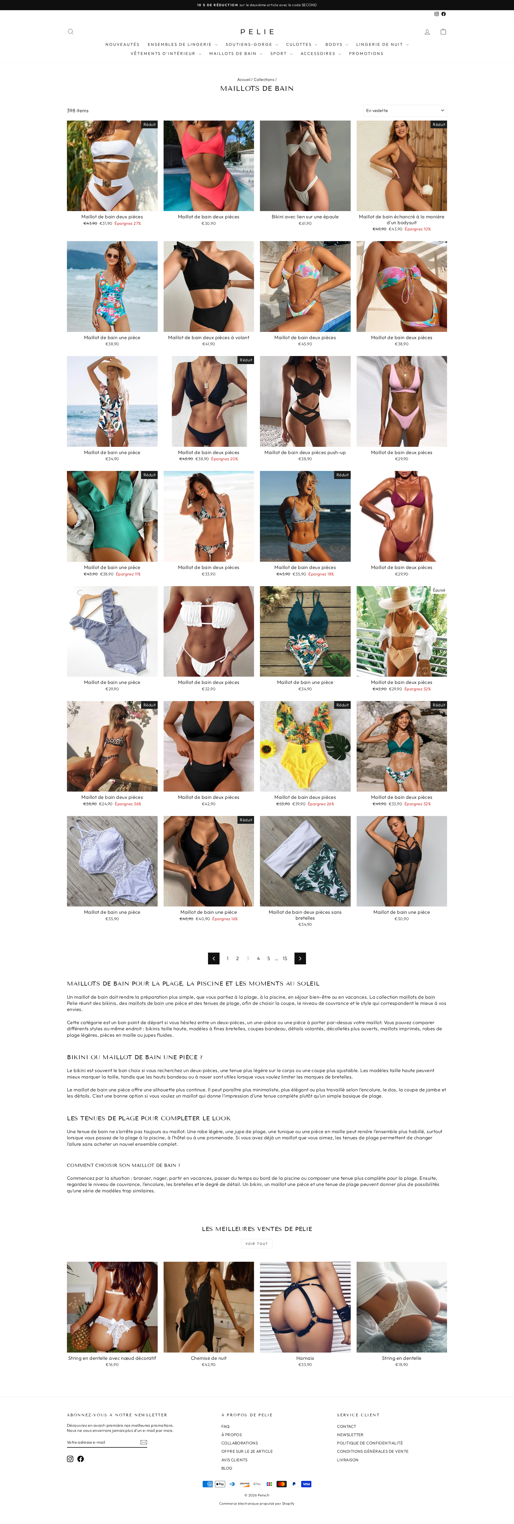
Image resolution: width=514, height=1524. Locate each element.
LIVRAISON (347, 1459)
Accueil (243, 79)
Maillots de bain (233, 53)
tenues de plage (221, 1003)
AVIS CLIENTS (234, 1459)
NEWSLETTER (350, 1434)
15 (285, 958)
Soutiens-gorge (250, 44)
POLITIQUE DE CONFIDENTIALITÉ (370, 1443)
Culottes (299, 44)
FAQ (225, 1426)
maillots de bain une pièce (157, 1003)
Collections (264, 79)
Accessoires (319, 53)
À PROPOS (231, 1434)
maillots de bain (417, 997)
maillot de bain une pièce (102, 1090)
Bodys (335, 44)
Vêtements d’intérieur (164, 53)
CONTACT (346, 1426)
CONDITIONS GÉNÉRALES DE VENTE (373, 1451)
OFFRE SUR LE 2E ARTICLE (247, 1451)
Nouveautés (122, 44)
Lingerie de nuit (380, 44)
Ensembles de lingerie (181, 44)
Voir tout (257, 1244)
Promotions (366, 53)
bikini (80, 1070)
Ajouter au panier (112, 205)
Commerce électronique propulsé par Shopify (257, 1503)
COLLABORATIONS (239, 1443)
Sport (279, 53)
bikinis (109, 1003)
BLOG (227, 1468)
